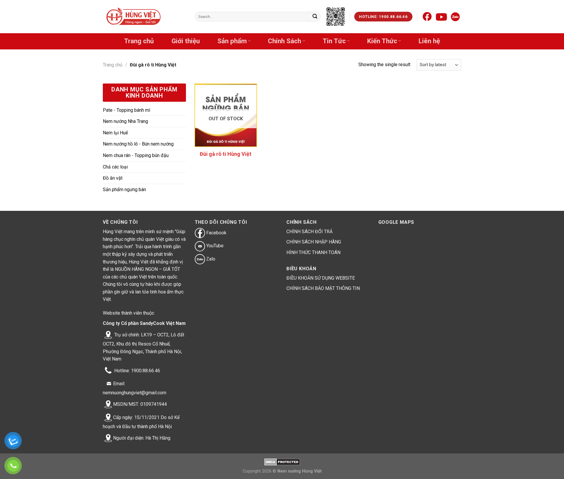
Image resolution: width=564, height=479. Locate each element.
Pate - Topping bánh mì (126, 110)
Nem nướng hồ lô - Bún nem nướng (138, 144)
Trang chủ (139, 40)
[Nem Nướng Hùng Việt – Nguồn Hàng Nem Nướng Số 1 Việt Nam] (134, 16)
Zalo (210, 259)
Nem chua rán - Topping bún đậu (136, 155)
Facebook (215, 233)
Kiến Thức (382, 40)
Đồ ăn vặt (112, 178)
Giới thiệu (186, 40)
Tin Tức (334, 40)
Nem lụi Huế (115, 133)
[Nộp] (315, 17)
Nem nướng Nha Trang (125, 121)
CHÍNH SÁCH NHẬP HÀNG (313, 242)
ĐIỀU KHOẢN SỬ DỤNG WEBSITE (320, 278)
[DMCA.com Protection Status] (282, 461)
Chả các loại (115, 167)
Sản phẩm (232, 40)
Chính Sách (284, 40)
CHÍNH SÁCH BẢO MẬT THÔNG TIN (323, 288)
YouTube (214, 245)
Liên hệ (429, 40)
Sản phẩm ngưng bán (124, 189)
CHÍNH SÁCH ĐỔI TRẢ (309, 231)
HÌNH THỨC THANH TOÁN (313, 252)
